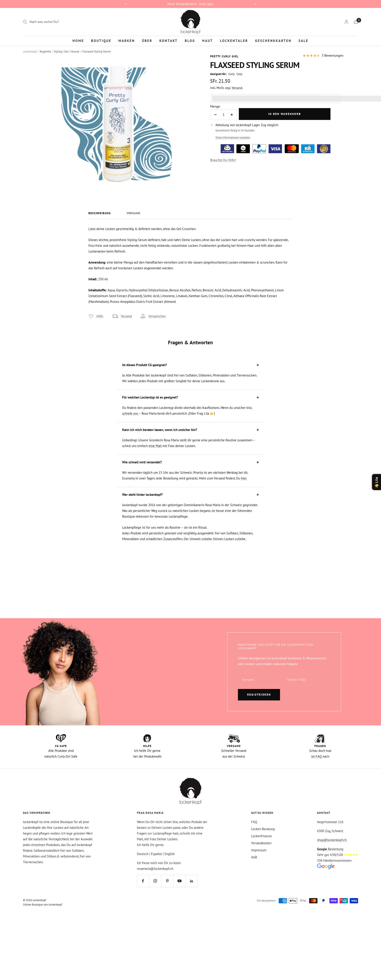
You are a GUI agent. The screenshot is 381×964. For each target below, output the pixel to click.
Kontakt (168, 40)
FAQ (254, 822)
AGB (254, 857)
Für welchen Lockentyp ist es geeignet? (150, 397)
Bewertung (330, 849)
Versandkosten (261, 843)
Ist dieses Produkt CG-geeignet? (144, 365)
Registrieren (259, 694)
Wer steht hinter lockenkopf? (142, 494)
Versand (237, 88)
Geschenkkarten (273, 40)
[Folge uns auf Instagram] (155, 881)
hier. (243, 478)
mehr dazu (206, 4)
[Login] (346, 22)
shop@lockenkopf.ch (332, 840)
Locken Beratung (263, 829)
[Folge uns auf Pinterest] (167, 881)
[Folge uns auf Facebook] (143, 881)
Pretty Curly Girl (224, 56)
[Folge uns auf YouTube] (179, 881)
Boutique (101, 40)
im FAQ (316, 756)
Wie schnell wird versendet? (142, 462)
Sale (303, 40)
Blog (190, 40)
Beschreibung (99, 213)
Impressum (258, 850)
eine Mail (155, 446)
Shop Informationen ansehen (232, 137)
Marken (126, 40)
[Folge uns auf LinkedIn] (191, 881)
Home (78, 40)
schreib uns (130, 413)
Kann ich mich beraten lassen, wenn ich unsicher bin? (159, 430)
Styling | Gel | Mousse (66, 51)
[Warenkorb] (356, 22)
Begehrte (45, 51)
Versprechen (157, 316)
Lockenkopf (30, 51)
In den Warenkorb (284, 114)
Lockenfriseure (261, 836)
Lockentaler (234, 40)
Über (147, 40)
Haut (207, 40)
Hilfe (99, 316)
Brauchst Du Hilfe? (223, 160)
